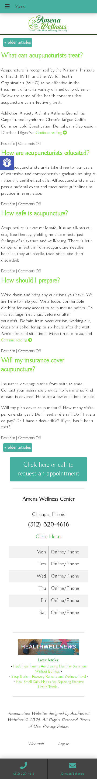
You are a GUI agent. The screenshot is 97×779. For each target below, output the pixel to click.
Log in (63, 744)
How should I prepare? (30, 280)
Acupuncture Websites (27, 713)
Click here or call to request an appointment (48, 469)
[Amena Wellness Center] (48, 24)
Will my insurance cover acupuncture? (32, 365)
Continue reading (49, 132)
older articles (17, 42)
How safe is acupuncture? (34, 213)
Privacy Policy (55, 726)
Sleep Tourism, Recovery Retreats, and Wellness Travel (48, 676)
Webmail (36, 744)
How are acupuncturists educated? (45, 153)
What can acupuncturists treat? (42, 55)
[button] (7, 163)
